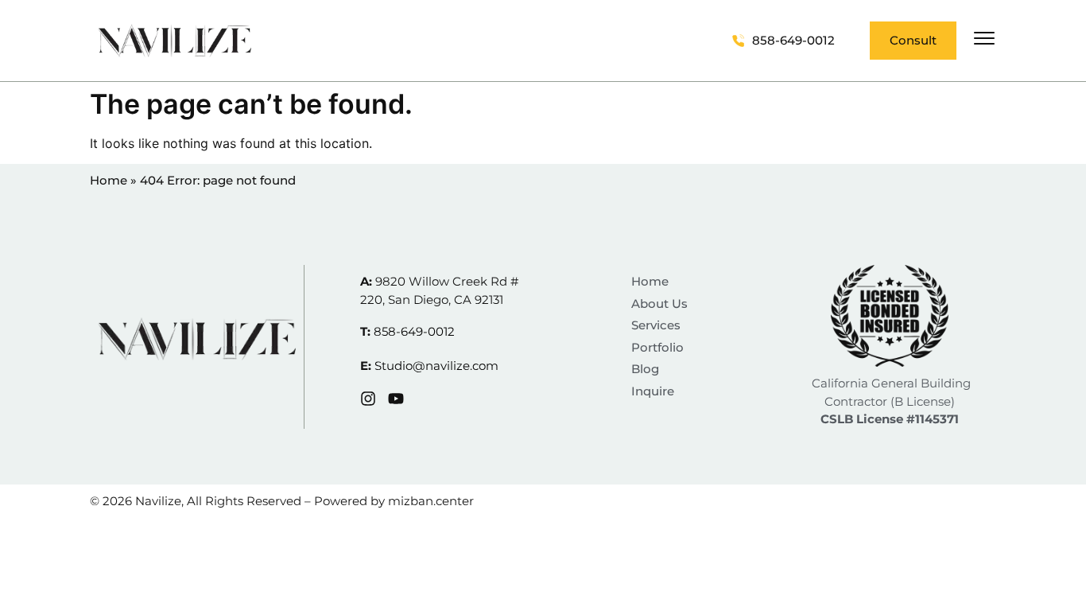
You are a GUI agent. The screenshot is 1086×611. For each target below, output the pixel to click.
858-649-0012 (414, 331)
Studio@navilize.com (436, 365)
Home (108, 180)
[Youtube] (396, 399)
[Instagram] (368, 399)
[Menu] (984, 38)
